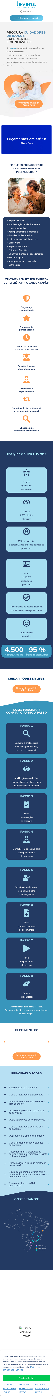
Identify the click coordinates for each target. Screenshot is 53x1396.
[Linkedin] (38, 1289)
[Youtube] (22, 1289)
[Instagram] (14, 1289)
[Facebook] (30, 1289)
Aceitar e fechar (26, 1378)
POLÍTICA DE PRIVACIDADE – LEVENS (9, 1388)
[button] (5, 1042)
